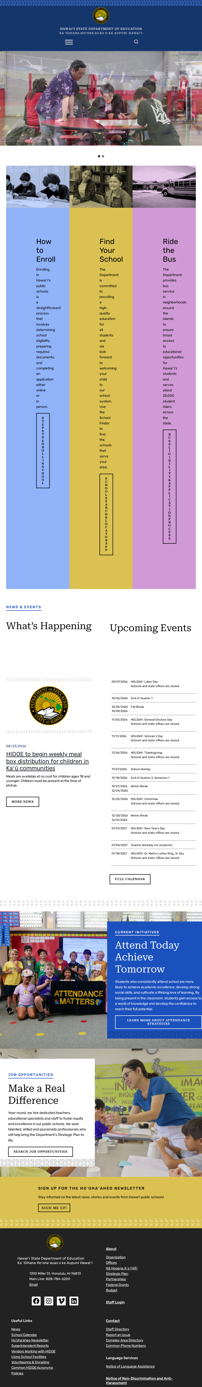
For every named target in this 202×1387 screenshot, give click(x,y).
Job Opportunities (30, 1075)
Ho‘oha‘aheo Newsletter (30, 1340)
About (111, 1249)
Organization (116, 1257)
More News (23, 801)
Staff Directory (117, 1329)
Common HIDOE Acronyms (32, 1368)
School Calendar (24, 1335)
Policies (17, 1373)
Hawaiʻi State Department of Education (101, 29)
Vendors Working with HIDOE (33, 1351)
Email (33, 1284)
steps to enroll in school (43, 450)
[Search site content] (136, 40)
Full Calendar (130, 879)
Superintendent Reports (30, 1346)
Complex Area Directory (124, 1340)
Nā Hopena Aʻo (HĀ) (121, 1268)
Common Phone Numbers (126, 1346)
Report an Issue (118, 1335)
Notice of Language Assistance (130, 1366)
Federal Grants (117, 1285)
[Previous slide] (6, 101)
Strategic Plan (117, 1274)
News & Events (23, 607)
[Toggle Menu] (69, 42)
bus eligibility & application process (169, 486)
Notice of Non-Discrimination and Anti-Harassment (139, 1380)
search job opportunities (40, 1151)
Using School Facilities (28, 1357)
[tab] (99, 156)
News (15, 1329)
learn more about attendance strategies (158, 1022)
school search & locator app (106, 514)
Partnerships (116, 1279)
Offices (111, 1263)
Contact (113, 1320)
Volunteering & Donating (30, 1362)
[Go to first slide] (195, 101)
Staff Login (115, 1302)
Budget (111, 1290)
